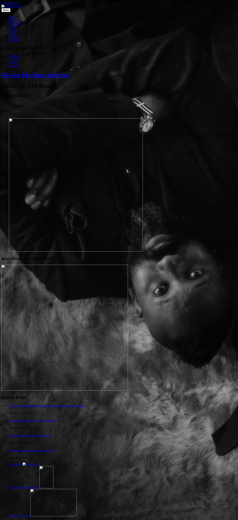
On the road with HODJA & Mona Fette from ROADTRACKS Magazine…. (48, 405)
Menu (6, 10)
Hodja (12, 33)
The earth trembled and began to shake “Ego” (33, 450)
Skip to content (10, 3)
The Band (15, 36)
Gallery (13, 30)
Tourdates (14, 40)
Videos (13, 26)
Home (12, 16)
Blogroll (14, 20)
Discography (16, 23)
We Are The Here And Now (35, 75)
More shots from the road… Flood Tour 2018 (32, 420)
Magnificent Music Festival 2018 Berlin (29, 435)
